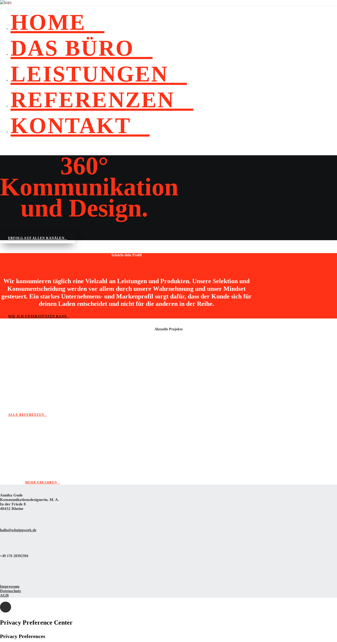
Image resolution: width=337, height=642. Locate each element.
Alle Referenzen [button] (26, 415)
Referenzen (93, 99)
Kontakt (71, 125)
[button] (2, 517)
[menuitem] (174, 22)
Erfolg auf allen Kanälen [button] (36, 238)
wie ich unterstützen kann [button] (37, 316)
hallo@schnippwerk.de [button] (18, 530)
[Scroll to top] (5, 607)
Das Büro (72, 48)
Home (48, 22)
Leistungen (89, 73)
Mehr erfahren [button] (41, 482)
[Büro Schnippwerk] (168, 2)
